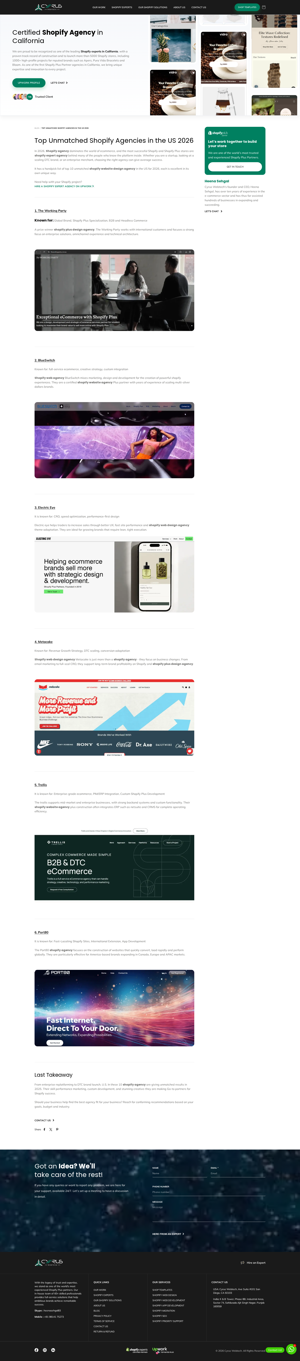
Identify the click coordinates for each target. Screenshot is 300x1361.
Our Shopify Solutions (108, 1300)
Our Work (100, 1289)
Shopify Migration (163, 1310)
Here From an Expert (166, 1234)
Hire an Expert (256, 1262)
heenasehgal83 (52, 1310)
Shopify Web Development (168, 1300)
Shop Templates (247, 7)
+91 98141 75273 (54, 1316)
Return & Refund (104, 1331)
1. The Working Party (50, 211)
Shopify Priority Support (167, 1321)
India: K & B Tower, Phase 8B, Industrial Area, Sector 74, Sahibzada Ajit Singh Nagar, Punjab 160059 (238, 1303)
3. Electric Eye (45, 507)
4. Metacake (44, 642)
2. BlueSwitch (45, 360)
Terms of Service (104, 1321)
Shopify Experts (103, 1295)
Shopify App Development (168, 1305)
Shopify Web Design (164, 1295)
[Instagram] (45, 1350)
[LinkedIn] (53, 1350)
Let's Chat (58, 82)
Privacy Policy (102, 1316)
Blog (37, 128)
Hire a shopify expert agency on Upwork (63, 186)
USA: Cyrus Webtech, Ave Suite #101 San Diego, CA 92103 (236, 1291)
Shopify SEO (159, 1316)
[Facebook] (36, 1350)
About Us (99, 1305)
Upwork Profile (29, 82)
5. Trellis (41, 785)
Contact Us (43, 1120)
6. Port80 (41, 932)
